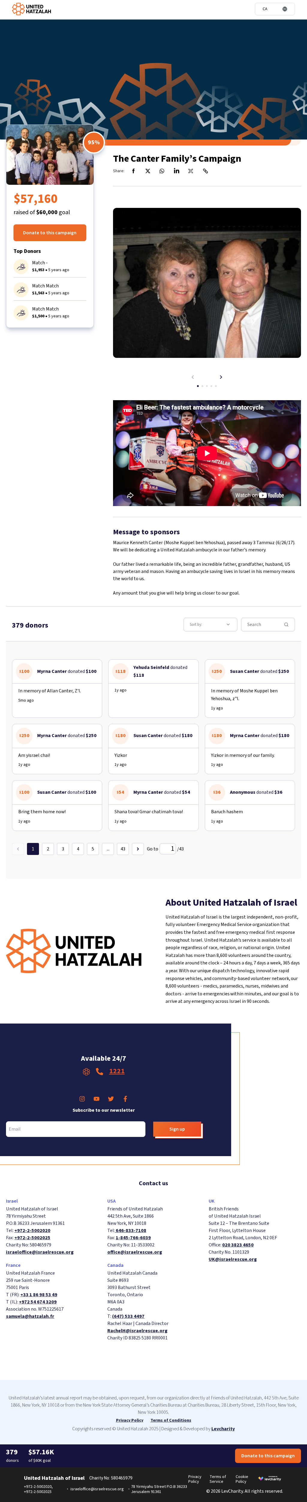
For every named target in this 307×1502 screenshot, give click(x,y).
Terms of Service (218, 1479)
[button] (275, 9)
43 (123, 849)
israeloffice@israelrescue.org (40, 1252)
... (108, 849)
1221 (117, 1071)
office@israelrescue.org (134, 1252)
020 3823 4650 (238, 1245)
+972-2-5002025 (32, 1237)
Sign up (177, 1129)
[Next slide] (221, 377)
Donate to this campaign (49, 232)
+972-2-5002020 (32, 1230)
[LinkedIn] (176, 171)
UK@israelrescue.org (233, 1259)
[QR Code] (191, 171)
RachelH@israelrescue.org (137, 1330)
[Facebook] (133, 171)
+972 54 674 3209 (38, 1302)
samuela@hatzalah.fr (30, 1316)
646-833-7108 (130, 1230)
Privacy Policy (129, 1420)
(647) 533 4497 (128, 1316)
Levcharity (223, 1429)
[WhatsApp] (162, 171)
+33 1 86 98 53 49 (38, 1294)
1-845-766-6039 (133, 1237)
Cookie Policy (242, 1479)
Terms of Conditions (171, 1420)
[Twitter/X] (147, 171)
